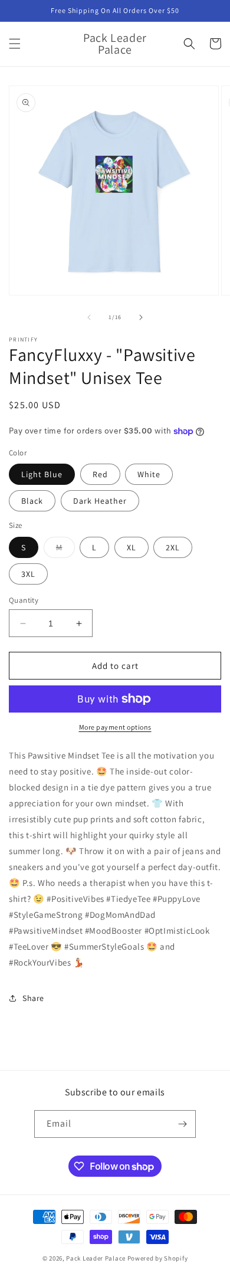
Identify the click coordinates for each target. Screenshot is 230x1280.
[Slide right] (141, 317)
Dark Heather (100, 500)
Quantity (23, 600)
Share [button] (33, 998)
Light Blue (42, 474)
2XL (173, 547)
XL (131, 547)
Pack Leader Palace (96, 1258)
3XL (28, 574)
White (148, 474)
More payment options (115, 727)
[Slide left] (89, 317)
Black (32, 500)
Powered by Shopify (157, 1258)
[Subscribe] (182, 1124)
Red (100, 474)
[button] (15, 44)
